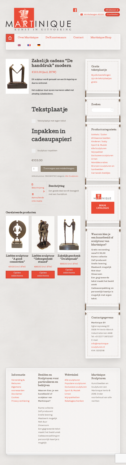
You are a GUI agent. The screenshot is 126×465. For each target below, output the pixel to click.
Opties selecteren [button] (17, 274)
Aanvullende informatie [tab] (38, 199)
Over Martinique (28, 38)
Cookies (15, 397)
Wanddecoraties (99, 162)
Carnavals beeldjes (100, 173)
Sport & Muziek (99, 145)
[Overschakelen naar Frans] (29, 46)
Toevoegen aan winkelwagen (58, 169)
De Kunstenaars (55, 38)
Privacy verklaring (20, 401)
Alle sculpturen (72, 380)
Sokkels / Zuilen (99, 134)
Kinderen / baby (99, 141)
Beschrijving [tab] (38, 187)
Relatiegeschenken (74, 401)
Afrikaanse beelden (100, 138)
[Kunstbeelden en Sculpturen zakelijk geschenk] (38, 19)
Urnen (94, 159)
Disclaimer (16, 394)
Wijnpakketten (72, 397)
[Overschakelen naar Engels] (19, 46)
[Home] (10, 38)
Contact (78, 38)
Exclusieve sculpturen (102, 155)
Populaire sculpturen (75, 383)
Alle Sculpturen (71, 176)
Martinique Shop (101, 38)
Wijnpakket (97, 152)
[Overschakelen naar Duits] (39, 46)
